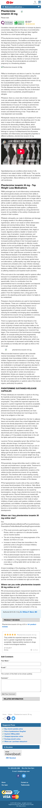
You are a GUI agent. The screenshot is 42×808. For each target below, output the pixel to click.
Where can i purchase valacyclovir (15, 741)
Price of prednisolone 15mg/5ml (15, 731)
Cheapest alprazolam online (13, 736)
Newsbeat (11, 758)
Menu (39, 3)
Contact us (24, 782)
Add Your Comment (8, 694)
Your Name (5, 661)
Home (4, 714)
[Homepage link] (7, 2)
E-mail (3, 667)
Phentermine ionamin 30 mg (23, 714)
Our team (5, 785)
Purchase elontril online (12, 739)
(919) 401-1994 (15, 768)
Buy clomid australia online (13, 729)
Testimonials (25, 785)
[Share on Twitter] (13, 718)
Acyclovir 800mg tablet (12, 734)
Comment (5, 678)
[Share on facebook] (9, 718)
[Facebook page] (18, 776)
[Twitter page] (24, 776)
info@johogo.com (24, 771)
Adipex (10, 714)
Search (35, 3)
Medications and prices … (14, 7)
